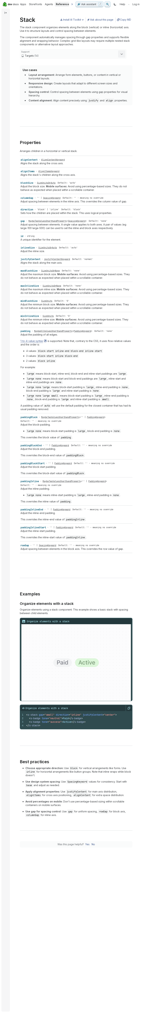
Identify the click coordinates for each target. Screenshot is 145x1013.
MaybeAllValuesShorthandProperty (53, 331)
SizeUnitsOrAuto (46, 182)
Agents (49, 4)
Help (122, 4)
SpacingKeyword (51, 198)
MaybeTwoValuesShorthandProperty (47, 221)
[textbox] (78, 720)
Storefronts (35, 4)
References (63, 4)
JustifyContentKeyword (57, 259)
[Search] (108, 4)
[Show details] (121, 54)
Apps (23, 4)
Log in (136, 4)
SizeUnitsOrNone (50, 270)
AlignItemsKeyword (48, 171)
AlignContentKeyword (53, 159)
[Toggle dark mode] (115, 4)
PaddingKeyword (82, 331)
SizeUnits (46, 300)
